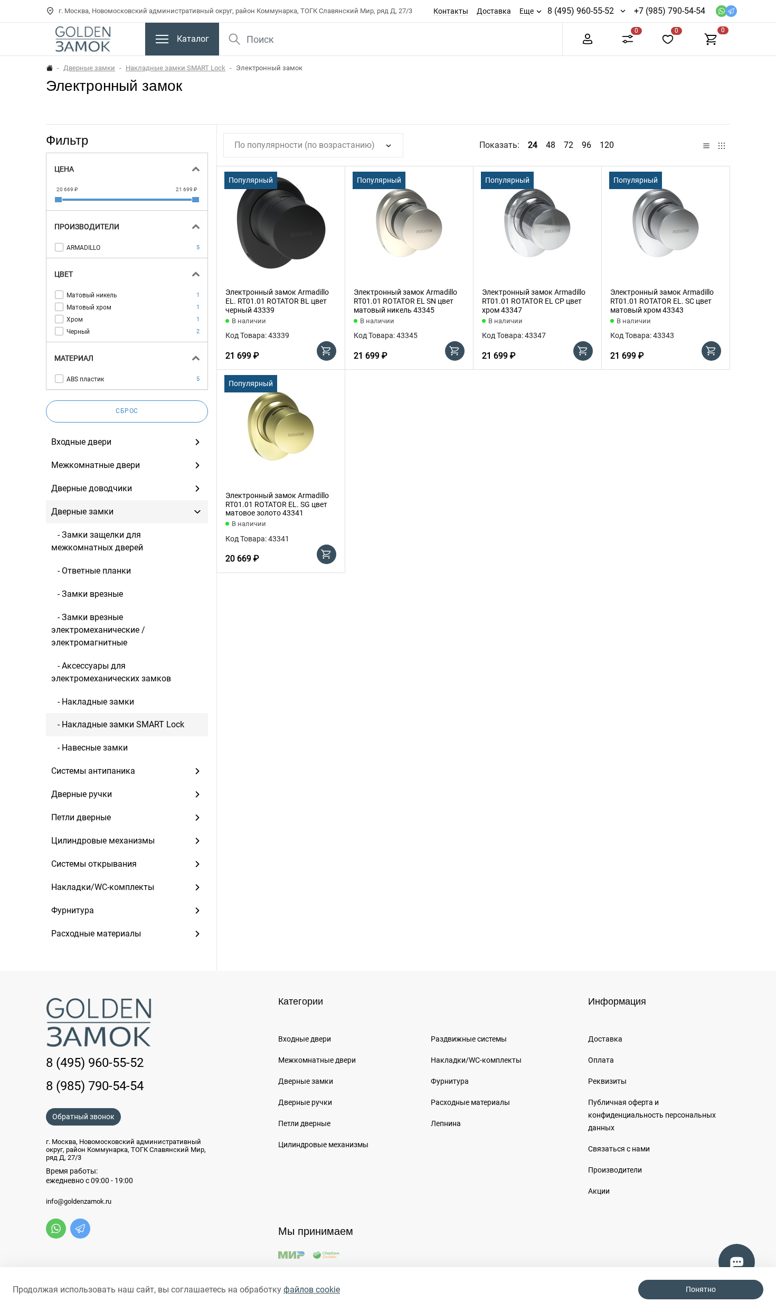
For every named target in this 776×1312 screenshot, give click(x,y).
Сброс (127, 411)
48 (550, 145)
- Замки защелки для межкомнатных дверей (97, 541)
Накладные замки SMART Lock (175, 68)
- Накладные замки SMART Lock (117, 724)
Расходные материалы (470, 1102)
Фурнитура (450, 1081)
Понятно (701, 1289)
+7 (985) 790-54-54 (669, 11)
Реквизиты (607, 1081)
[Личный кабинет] (587, 38)
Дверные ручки (305, 1102)
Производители (615, 1170)
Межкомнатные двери (317, 1060)
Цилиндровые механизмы (323, 1144)
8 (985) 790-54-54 (95, 1086)
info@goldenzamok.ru (78, 1201)
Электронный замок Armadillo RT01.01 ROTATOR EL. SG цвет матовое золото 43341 (277, 504)
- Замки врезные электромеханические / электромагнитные (98, 630)
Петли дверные (304, 1123)
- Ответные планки (91, 571)
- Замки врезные (87, 594)
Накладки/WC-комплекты (476, 1060)
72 (568, 145)
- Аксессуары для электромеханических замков (111, 672)
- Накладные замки (92, 702)
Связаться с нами (619, 1149)
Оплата (601, 1060)
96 (586, 145)
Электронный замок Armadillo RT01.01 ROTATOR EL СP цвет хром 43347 (533, 301)
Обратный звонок (83, 1116)
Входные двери (304, 1039)
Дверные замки (89, 68)
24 (532, 145)
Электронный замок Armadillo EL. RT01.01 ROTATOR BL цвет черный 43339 (277, 301)
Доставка (494, 11)
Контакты (450, 11)
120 (607, 145)
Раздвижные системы (469, 1039)
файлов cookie (311, 1290)
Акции (599, 1191)
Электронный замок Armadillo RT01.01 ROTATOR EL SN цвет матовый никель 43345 (405, 301)
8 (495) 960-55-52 (580, 11)
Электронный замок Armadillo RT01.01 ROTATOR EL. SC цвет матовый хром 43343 (662, 301)
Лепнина (446, 1123)
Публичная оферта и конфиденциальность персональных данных (652, 1115)
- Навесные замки (89, 748)
